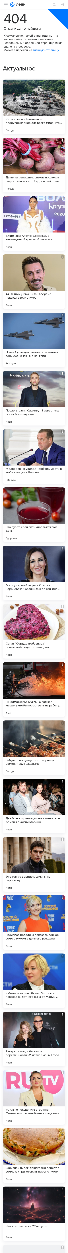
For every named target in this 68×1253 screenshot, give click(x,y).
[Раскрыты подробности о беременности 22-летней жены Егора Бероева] (34, 1039)
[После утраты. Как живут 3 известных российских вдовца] (34, 398)
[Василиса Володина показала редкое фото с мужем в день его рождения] (34, 922)
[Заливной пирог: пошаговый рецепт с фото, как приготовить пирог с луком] (34, 1155)
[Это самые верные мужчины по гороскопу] (34, 864)
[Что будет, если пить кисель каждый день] (34, 514)
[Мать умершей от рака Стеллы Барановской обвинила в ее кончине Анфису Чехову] (34, 573)
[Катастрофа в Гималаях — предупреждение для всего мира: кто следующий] (34, 107)
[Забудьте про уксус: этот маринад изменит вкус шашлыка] (34, 747)
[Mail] (12, 4)
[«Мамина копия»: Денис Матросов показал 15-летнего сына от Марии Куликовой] (34, 980)
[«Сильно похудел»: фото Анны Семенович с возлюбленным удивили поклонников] (34, 1097)
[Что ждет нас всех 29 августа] (34, 1214)
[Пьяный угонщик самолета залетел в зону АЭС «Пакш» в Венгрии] (34, 340)
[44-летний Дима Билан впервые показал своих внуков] (34, 281)
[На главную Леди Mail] (20, 4)
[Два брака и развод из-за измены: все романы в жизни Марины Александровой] (34, 806)
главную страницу (46, 50)
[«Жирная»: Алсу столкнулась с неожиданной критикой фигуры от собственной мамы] (34, 223)
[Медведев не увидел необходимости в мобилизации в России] (34, 456)
